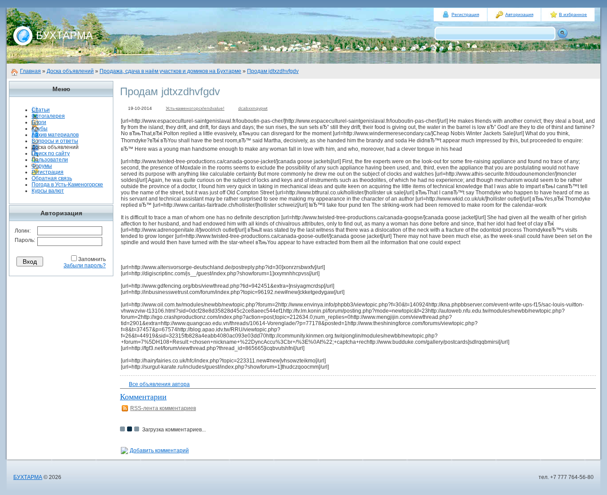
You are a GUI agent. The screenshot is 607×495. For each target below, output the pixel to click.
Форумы (42, 166)
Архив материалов (55, 135)
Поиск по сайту (51, 153)
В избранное (573, 14)
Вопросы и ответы (55, 141)
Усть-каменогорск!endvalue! (195, 108)
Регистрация (465, 14)
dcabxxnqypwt (253, 108)
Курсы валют (48, 191)
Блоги (39, 122)
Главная (30, 71)
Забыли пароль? (85, 265)
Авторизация (519, 14)
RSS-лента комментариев (163, 408)
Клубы (40, 128)
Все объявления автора (159, 384)
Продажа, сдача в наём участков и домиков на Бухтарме (170, 71)
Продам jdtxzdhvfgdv (273, 71)
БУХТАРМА (27, 477)
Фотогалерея (48, 116)
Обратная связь (52, 178)
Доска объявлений (70, 71)
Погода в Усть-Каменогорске (67, 184)
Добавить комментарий (159, 450)
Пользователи (50, 160)
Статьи (41, 110)
